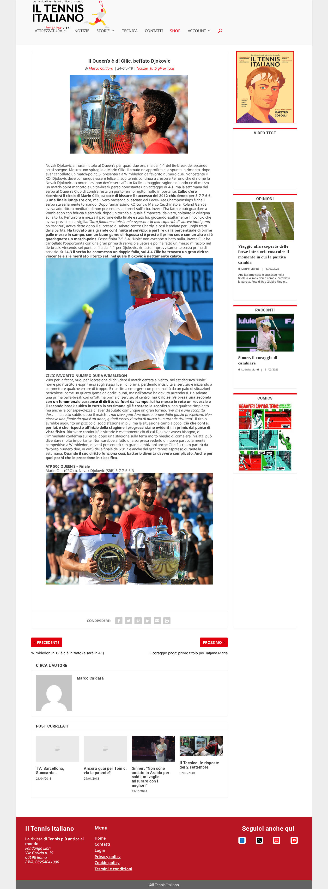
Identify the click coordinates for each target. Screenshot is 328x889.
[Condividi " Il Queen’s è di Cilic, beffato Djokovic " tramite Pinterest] (138, 621)
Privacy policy (108, 856)
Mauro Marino (250, 268)
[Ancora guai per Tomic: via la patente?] (105, 749)
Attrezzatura (48, 31)
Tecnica (130, 31)
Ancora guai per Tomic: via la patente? (105, 770)
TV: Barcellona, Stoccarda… (50, 770)
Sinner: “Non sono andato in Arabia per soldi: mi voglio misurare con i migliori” (151, 777)
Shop (175, 31)
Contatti (154, 31)
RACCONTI (265, 310)
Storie (103, 31)
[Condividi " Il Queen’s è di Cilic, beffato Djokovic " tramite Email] (157, 621)
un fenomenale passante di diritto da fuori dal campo (100, 401)
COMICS (265, 398)
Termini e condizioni (113, 868)
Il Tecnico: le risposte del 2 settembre (199, 765)
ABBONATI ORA (265, 90)
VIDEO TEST (265, 133)
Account (197, 31)
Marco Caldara (101, 68)
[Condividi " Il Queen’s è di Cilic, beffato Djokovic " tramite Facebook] (119, 621)
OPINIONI (265, 199)
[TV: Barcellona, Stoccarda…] (57, 749)
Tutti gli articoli (162, 68)
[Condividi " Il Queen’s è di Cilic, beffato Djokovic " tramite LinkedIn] (147, 621)
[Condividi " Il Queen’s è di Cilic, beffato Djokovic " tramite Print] (167, 621)
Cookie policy (107, 862)
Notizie (81, 31)
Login (100, 850)
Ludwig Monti (250, 369)
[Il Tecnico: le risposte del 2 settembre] (201, 746)
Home (100, 838)
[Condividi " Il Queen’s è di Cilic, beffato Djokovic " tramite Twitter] (128, 621)
